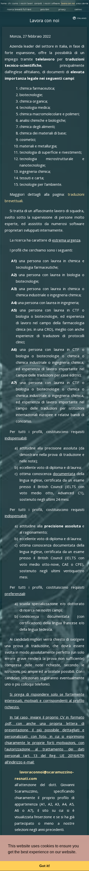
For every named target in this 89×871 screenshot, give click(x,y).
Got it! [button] (44, 866)
